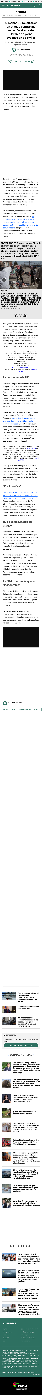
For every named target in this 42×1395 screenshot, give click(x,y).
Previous (4, 280)
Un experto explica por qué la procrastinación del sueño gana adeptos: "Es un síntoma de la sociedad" (25, 1189)
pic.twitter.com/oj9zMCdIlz (21, 367)
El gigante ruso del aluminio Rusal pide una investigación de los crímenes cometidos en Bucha (29, 997)
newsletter (6, 1338)
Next (38, 280)
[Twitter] (20, 316)
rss (3, 1341)
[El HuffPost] (13, 5)
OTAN (29, 16)
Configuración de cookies (30, 1329)
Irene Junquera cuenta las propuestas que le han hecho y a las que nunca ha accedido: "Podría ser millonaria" (25, 1098)
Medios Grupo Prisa (21, 1389)
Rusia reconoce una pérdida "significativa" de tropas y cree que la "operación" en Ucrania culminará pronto (28, 1022)
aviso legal (24, 1335)
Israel (34, 16)
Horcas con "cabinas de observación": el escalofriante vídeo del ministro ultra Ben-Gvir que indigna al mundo (28, 1293)
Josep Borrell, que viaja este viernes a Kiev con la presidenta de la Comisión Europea (19, 421)
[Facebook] (16, 316)
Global (21, 12)
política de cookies (27, 1332)
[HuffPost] (9, 1323)
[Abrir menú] (3, 5)
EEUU (15, 16)
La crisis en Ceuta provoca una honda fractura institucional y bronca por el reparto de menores (26, 1203)
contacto (5, 1335)
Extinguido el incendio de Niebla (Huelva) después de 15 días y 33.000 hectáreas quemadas (26, 1142)
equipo (4, 1329)
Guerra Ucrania (7, 16)
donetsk (37, 709)
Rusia (13, 709)
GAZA (25, 16)
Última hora (34, 5)
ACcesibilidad (25, 1341)
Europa (20, 16)
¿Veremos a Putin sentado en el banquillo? (28, 1007)
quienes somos (7, 1332)
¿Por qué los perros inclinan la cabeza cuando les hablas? (24, 1113)
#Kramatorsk (31, 448)
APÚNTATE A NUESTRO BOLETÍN (21, 1045)
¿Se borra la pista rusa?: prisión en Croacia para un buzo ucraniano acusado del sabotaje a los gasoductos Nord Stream (28, 1276)
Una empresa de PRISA (21, 1384)
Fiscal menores (27, 1)
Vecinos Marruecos (15, 1)
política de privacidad (28, 1338)
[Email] (25, 316)
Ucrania (4, 709)
